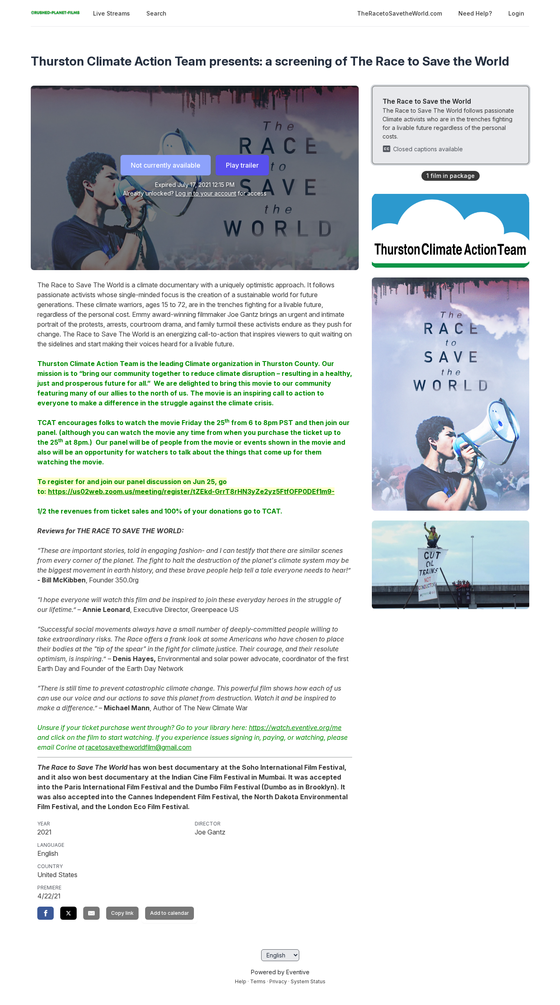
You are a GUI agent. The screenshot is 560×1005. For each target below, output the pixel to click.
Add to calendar (169, 913)
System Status (308, 981)
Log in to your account (205, 193)
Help (240, 981)
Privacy (278, 981)
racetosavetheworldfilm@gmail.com (138, 747)
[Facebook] (45, 913)
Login (516, 13)
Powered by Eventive (280, 972)
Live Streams (111, 13)
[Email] (91, 913)
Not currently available (165, 165)
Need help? (475, 13)
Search (156, 13)
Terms (258, 981)
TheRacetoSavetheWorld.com (399, 13)
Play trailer (242, 165)
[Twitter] (68, 913)
